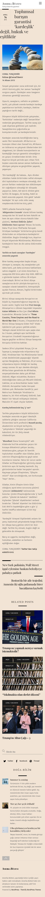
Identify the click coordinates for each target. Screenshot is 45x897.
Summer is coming (19, 779)
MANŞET (28, 613)
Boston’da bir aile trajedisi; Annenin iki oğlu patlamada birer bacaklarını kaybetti (23, 584)
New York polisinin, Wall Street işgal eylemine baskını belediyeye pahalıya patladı (22, 569)
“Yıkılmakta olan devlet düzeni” (21, 694)
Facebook (23, 761)
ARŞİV (7, 659)
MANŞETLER (9, 619)
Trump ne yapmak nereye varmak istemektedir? (22, 649)
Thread (36, 761)
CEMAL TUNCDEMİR (12, 613)
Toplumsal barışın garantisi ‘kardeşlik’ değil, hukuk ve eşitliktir (17, 24)
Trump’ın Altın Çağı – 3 (16, 738)
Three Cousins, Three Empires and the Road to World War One (20, 317)
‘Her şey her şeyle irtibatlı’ (22, 804)
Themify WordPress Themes (31, 890)
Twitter (10, 761)
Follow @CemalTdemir (12, 77)
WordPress (15, 890)
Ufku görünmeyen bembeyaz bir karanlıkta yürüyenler (25, 829)
